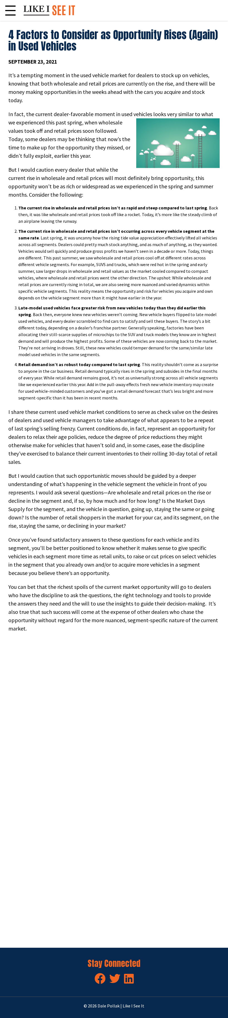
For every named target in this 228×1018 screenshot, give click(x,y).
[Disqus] (114, 714)
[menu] (10, 10)
